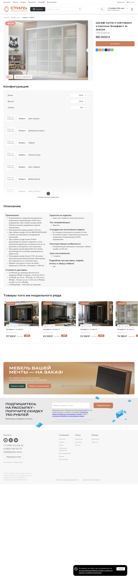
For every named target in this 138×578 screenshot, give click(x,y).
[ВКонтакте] (97, 50)
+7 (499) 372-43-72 (13, 445)
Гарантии (95, 442)
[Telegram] (103, 50)
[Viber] (109, 50)
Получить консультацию (39, 386)
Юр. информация (65, 453)
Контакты (120, 2)
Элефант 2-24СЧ (88, 330)
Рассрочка (32, 2)
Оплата (15, 2)
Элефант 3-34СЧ (51, 330)
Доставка (6, 2)
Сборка (23, 2)
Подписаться (103, 405)
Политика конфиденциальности (67, 480)
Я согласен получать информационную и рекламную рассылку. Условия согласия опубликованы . (72, 421)
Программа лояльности (63, 449)
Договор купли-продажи (91, 480)
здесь (85, 422)
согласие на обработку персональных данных (68, 416)
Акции (40, 2)
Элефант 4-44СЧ (14, 330)
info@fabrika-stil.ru (12, 452)
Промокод (95, 439)
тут (54, 266)
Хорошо (120, 569)
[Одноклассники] (100, 50)
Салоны (132, 2)
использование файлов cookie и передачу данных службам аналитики (96, 571)
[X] (106, 50)
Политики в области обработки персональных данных (70, 413)
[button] (88, 50)
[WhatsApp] (112, 50)
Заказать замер (17, 386)
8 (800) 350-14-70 (12, 448)
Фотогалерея (51, 2)
